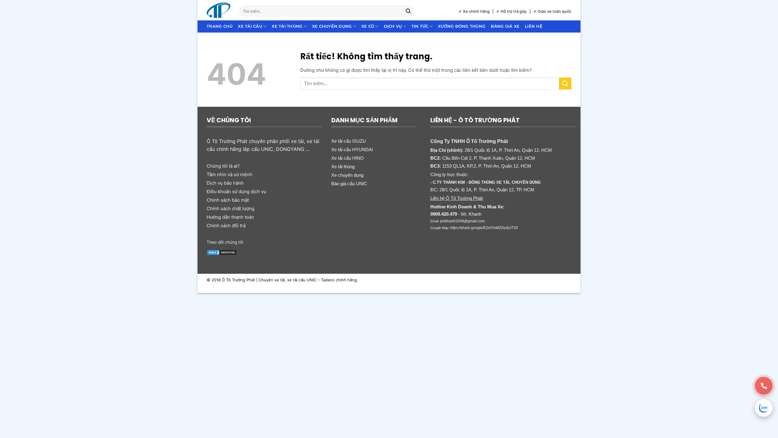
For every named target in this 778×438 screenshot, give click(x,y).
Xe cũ (367, 26)
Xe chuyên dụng (332, 26)
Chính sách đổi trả (226, 225)
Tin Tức (420, 26)
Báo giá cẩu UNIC (349, 183)
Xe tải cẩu (250, 26)
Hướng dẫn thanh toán (230, 217)
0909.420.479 (443, 214)
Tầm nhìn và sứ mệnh (229, 174)
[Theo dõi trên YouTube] (296, 241)
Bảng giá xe (505, 26)
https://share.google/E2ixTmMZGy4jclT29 (484, 228)
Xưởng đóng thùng (461, 26)
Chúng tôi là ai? (223, 166)
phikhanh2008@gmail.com (462, 221)
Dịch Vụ (393, 26)
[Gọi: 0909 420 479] (764, 386)
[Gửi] (408, 11)
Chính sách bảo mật (228, 200)
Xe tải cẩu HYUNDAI (352, 149)
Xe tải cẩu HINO (347, 158)
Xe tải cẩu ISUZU (348, 141)
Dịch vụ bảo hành (225, 183)
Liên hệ (533, 26)
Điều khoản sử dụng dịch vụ (236, 191)
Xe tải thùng (287, 26)
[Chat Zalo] (764, 408)
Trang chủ (219, 26)
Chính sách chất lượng (230, 208)
